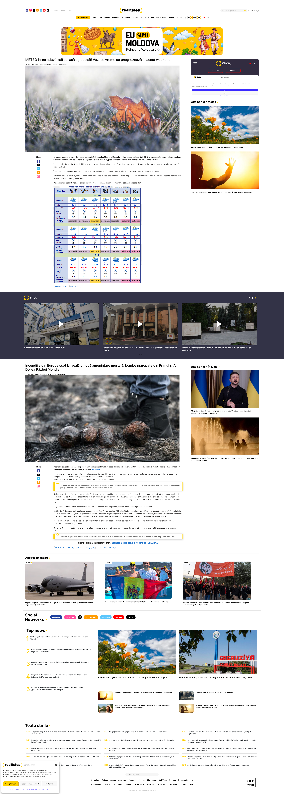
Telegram (38, 168)
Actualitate (97, 17)
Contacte (55, 10)
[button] (56, 765)
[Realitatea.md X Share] (38, 165)
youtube (44, 10)
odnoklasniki (37, 10)
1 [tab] (139, 354)
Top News (118, 784)
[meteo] (185, 17)
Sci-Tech (155, 17)
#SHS (65, 286)
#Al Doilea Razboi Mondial (65, 548)
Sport (147, 17)
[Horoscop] (177, 17)
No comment (96, 784)
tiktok (48, 10)
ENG (251, 11)
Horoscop (139, 784)
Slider (49, 374)
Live (207, 17)
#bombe (80, 548)
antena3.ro (96, 469)
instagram (30, 10)
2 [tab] (141, 354)
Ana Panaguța (61, 374)
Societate (116, 17)
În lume (135, 17)
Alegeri (113, 780)
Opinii (171, 17)
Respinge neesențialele (30, 784)
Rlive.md (151, 784)
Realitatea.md (62, 65)
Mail (38, 176)
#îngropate (90, 548)
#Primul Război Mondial (107, 548)
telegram (41, 10)
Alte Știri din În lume (204, 366)
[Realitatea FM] (192, 17)
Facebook (38, 161)
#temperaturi (75, 286)
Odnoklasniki (38, 172)
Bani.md (161, 784)
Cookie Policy (14, 789)
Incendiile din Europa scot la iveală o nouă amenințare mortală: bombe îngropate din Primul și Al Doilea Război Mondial (101, 367)
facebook (27, 10)
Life (141, 17)
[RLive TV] (30, 298)
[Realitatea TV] (199, 17)
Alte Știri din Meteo (203, 102)
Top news (35, 630)
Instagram (70, 617)
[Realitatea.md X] (34, 10)
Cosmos (164, 17)
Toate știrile (83, 17)
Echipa (64, 10)
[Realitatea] (154, 10)
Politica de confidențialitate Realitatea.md (35, 789)
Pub (70, 10)
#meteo (58, 286)
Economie (126, 17)
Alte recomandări (36, 557)
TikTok (131, 617)
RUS (257, 11)
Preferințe (49, 784)
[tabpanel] (61, 326)
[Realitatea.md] (251, 782)
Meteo (49, 65)
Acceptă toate (11, 784)
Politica (107, 17)
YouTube (118, 617)
